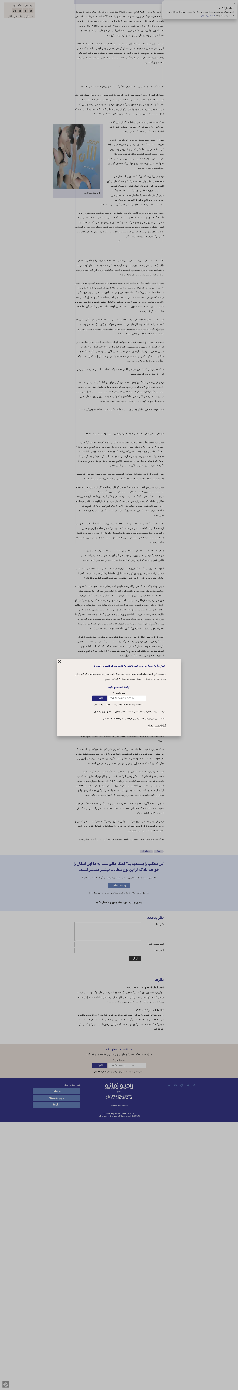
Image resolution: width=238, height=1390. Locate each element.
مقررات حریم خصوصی (102, 704)
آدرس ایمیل (119, 693)
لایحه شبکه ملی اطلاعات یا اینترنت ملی (117, 719)
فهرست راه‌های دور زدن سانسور (106, 711)
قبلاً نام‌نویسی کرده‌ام (157, 726)
